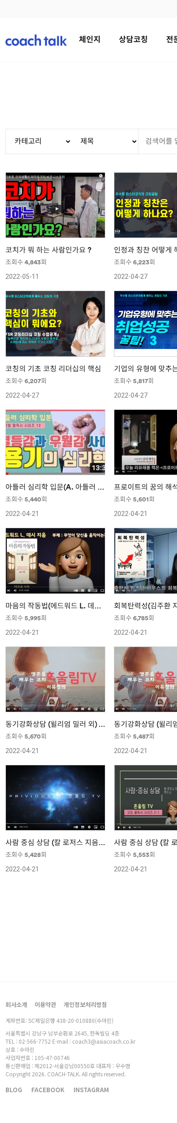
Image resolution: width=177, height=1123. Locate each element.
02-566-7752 (35, 1041)
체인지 (90, 40)
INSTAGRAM (91, 1089)
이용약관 (45, 1004)
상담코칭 (133, 40)
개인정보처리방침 (85, 1004)
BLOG (13, 1089)
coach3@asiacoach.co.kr (103, 1041)
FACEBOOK (47, 1089)
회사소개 (16, 1004)
